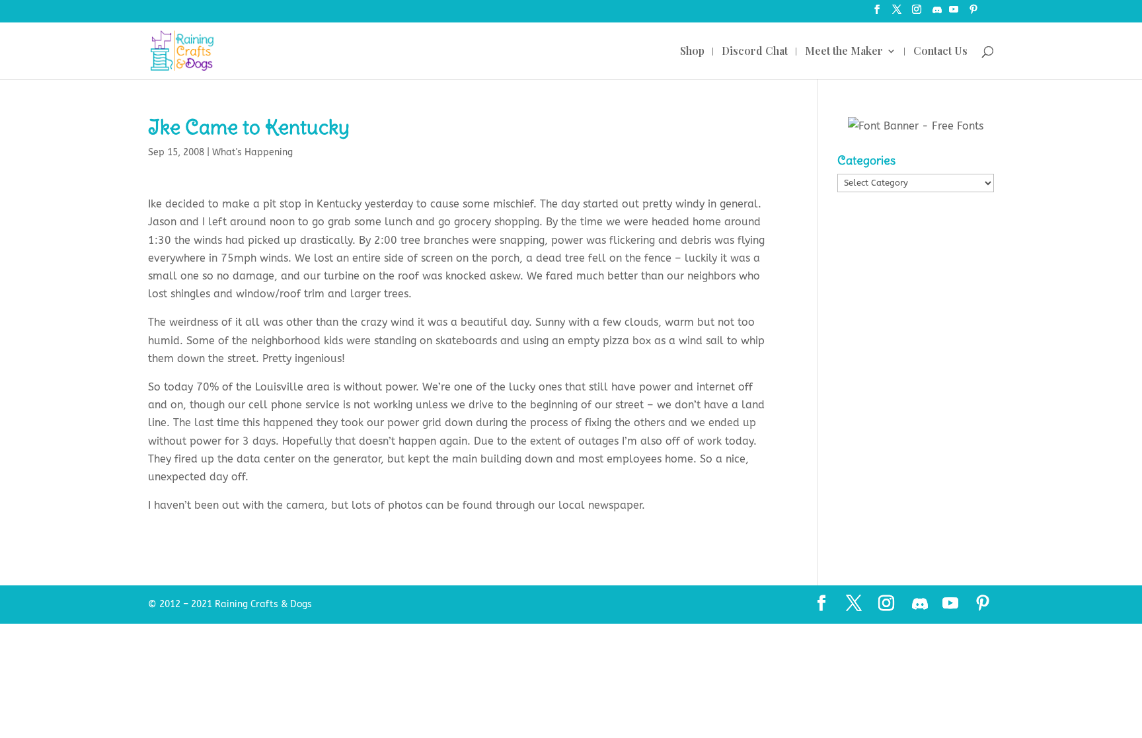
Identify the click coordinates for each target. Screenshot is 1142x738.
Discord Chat (755, 51)
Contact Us (940, 51)
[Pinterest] (973, 13)
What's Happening (252, 152)
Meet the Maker (844, 51)
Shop (692, 51)
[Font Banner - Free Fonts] (915, 126)
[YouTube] (953, 13)
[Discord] (937, 13)
